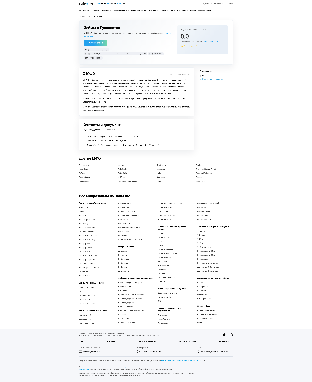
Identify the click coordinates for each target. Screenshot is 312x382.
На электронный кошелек (89, 268)
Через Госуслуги (164, 319)
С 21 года (201, 235)
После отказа (123, 319)
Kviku (159, 173)
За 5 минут (162, 273)
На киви (82, 291)
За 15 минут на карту (166, 277)
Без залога (122, 235)
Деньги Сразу (84, 177)
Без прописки (202, 215)
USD (99, 3)
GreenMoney (201, 181)
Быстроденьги (85, 165)
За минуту (162, 269)
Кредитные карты (120, 10)
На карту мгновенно (166, 249)
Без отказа (122, 291)
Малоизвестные (203, 295)
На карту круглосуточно (167, 253)
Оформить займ (204, 10)
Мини (199, 322)
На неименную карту (87, 231)
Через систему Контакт (88, 255)
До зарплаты (123, 251)
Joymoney (161, 169)
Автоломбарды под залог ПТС (130, 239)
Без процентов (85, 319)
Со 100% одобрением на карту (130, 299)
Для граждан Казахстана (207, 271)
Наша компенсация (187, 341)
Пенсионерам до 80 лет (206, 255)
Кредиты (105, 10)
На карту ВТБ (84, 251)
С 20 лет (200, 239)
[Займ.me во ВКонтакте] (231, 334)
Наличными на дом (86, 287)
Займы (96, 10)
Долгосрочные (124, 271)
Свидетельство (84, 369)
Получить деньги (95, 43)
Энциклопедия (217, 4)
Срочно (161, 233)
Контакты (111, 341)
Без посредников (204, 299)
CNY (119, 3)
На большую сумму (205, 318)
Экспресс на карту (165, 237)
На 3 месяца (123, 263)
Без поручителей (204, 219)
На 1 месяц (122, 267)
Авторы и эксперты (147, 341)
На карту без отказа (166, 207)
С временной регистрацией (168, 293)
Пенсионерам (202, 259)
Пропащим (122, 315)
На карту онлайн (85, 275)
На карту (82, 215)
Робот (160, 241)
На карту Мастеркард (87, 303)
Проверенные (202, 287)
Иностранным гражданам (207, 263)
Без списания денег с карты (129, 227)
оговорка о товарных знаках (131, 367)
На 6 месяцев (123, 259)
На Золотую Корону (87, 220)
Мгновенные (163, 261)
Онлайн (82, 211)
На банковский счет (87, 228)
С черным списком (125, 307)
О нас (81, 341)
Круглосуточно (164, 265)
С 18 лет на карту (204, 247)
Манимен (121, 165)
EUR (109, 3)
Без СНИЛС (201, 207)
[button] (230, 3)
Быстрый (161, 281)
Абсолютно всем (164, 219)
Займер (82, 173)
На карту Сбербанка (87, 260)
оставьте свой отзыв (210, 41)
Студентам (201, 231)
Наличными (84, 208)
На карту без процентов (127, 211)
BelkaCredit (122, 169)
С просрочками (124, 287)
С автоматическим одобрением (131, 311)
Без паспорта (163, 315)
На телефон (83, 271)
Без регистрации (204, 211)
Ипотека (152, 10)
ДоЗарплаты (84, 181)
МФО (179, 10)
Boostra (199, 177)
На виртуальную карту (88, 235)
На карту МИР (84, 244)
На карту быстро (164, 257)
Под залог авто (124, 203)
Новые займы (202, 291)
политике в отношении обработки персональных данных (181, 361)
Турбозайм (161, 165)
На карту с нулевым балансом (170, 203)
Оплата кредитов (189, 10)
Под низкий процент (87, 323)
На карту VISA (84, 299)
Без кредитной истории (167, 215)
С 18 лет (161, 301)
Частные (200, 283)
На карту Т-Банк (85, 248)
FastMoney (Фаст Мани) (127, 181)
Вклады (163, 10)
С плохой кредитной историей (130, 283)
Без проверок (163, 211)
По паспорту (163, 323)
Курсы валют (84, 10)
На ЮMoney (83, 224)
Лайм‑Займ (122, 173)
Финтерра (161, 177)
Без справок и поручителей (208, 203)
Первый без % (123, 207)
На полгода (122, 255)
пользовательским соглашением (103, 363)
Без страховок (124, 223)
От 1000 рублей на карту (207, 314)
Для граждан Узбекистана (208, 267)
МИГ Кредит (123, 177)
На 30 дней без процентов (128, 215)
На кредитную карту (87, 240)
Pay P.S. (199, 165)
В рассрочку (123, 219)
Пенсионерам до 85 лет (206, 251)
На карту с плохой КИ (127, 323)
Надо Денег (83, 169)
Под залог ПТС (85, 315)
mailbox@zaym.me (91, 352)
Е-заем (159, 181)
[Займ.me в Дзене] (224, 334)
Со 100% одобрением (126, 303)
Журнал (205, 4)
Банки (172, 10)
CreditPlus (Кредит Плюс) (206, 169)
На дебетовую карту (87, 295)
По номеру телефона (87, 264)
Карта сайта (224, 341)
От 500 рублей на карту (206, 310)
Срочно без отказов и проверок (131, 295)
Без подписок (123, 231)
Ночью (160, 245)
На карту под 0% (164, 297)
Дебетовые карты (138, 10)
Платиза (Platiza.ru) (204, 173)
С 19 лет (200, 243)
